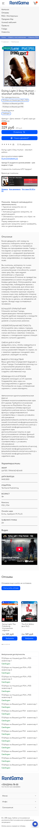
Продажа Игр (7, 19)
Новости (6, 32)
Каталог (5, 9)
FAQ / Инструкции (10, 16)
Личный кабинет (9, 22)
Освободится (8, 111)
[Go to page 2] (3, 644)
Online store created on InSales (13, 826)
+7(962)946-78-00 (10, 785)
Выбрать (10, 638)
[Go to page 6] (9, 644)
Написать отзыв (10, 588)
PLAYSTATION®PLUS (10, 159)
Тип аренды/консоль (10, 97)
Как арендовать (15, 189)
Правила (5, 26)
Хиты (4, 37)
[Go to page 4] (6, 644)
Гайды (4, 29)
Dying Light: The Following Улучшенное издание (9, 627)
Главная (5, 42)
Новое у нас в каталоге (17, 37)
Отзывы (5, 13)
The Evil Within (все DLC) (28, 625)
